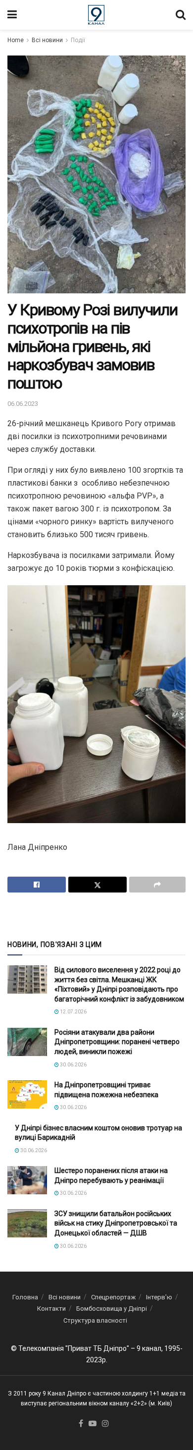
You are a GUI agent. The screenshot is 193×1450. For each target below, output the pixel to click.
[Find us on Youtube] (92, 1424)
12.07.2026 (73, 1011)
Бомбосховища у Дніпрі (111, 1308)
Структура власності (95, 1320)
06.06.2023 (22, 403)
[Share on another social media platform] (157, 884)
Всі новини (47, 40)
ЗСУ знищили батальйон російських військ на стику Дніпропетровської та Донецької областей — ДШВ (115, 1223)
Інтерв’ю (159, 1297)
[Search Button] (181, 15)
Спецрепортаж (113, 1297)
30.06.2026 (73, 1064)
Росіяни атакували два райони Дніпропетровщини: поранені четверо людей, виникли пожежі (117, 1042)
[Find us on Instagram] (105, 1424)
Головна (25, 1297)
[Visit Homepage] (96, 15)
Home (15, 40)
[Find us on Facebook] (81, 1424)
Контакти (51, 1308)
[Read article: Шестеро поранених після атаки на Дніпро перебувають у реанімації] (27, 1180)
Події (78, 40)
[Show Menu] (12, 15)
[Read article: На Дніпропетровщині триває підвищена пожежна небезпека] (27, 1094)
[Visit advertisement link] (96, 915)
